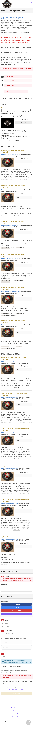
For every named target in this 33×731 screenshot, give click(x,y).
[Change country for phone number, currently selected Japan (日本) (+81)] (3, 633)
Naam (5, 620)
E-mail (5, 653)
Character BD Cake (15, 98)
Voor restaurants (16, 705)
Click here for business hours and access (11, 18)
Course (4, 98)
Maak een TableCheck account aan (12, 666)
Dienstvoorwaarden (16, 708)
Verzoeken (4, 584)
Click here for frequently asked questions (12, 17)
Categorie (6, 89)
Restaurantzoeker (16, 716)
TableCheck (17, 614)
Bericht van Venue (6, 15)
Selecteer (23, 122)
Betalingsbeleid (17, 713)
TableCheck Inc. (12, 721)
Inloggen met (4, 601)
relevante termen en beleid (16, 689)
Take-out (22, 91)
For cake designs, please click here (10, 154)
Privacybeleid (16, 711)
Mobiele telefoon (8, 631)
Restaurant (10, 91)
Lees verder (16, 140)
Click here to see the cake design (9, 361)
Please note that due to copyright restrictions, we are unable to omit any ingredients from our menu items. (17, 579)
